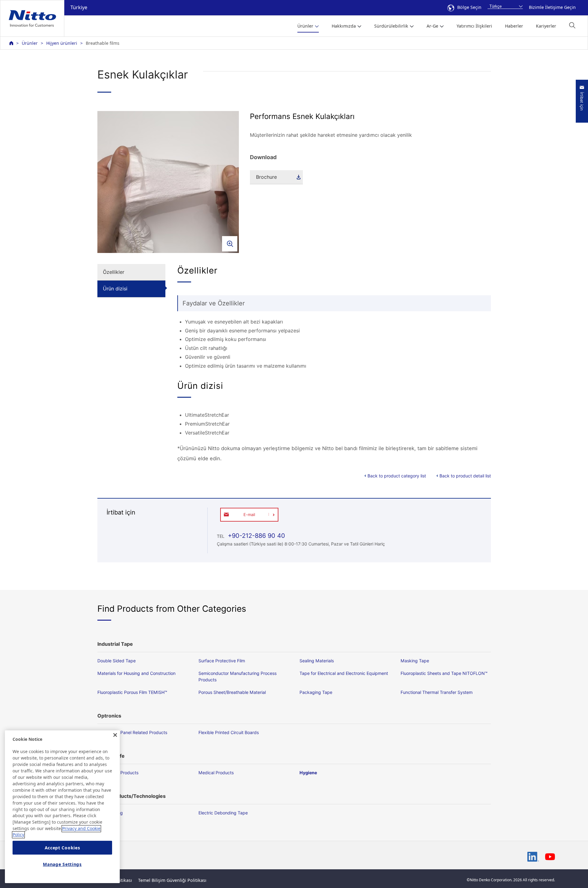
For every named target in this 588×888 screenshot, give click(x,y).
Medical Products (216, 772)
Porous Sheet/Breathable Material (232, 692)
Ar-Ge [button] (432, 26)
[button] (572, 25)
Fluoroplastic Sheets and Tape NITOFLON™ (444, 673)
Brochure (266, 177)
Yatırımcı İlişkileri (474, 26)
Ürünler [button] (305, 26)
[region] (62, 806)
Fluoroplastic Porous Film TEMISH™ (132, 692)
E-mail (249, 514)
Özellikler (113, 272)
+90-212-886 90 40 (255, 535)
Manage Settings (62, 864)
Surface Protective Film (221, 660)
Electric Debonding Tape (223, 812)
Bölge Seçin (469, 7)
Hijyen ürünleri (61, 43)
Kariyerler (546, 26)
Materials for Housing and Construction (136, 673)
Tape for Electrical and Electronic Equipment (344, 673)
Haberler (514, 26)
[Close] (115, 735)
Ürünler (30, 43)
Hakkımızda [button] (344, 26)
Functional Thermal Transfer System (437, 692)
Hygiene (308, 772)
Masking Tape (415, 660)
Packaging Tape (316, 692)
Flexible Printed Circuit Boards (228, 732)
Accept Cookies (62, 848)
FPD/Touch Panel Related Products (132, 732)
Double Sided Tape (116, 660)
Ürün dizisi (115, 288)
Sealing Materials (317, 660)
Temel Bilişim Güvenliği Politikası (172, 880)
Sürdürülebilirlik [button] (391, 26)
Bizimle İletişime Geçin (552, 7)
